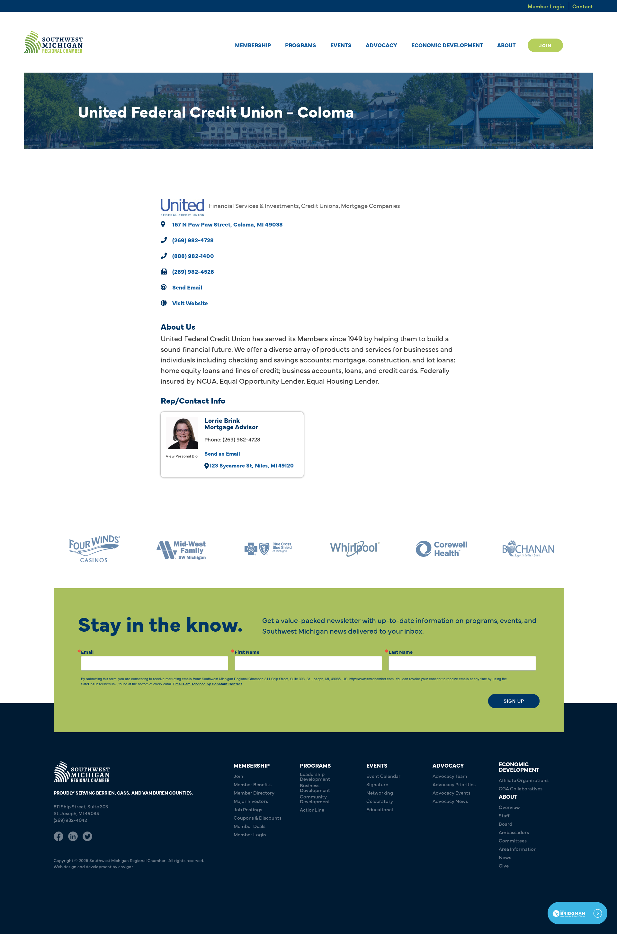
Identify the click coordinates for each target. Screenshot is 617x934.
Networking (379, 792)
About (506, 45)
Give (504, 865)
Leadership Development (315, 776)
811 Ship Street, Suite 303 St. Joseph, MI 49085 (81, 809)
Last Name (401, 651)
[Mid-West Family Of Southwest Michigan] (178, 549)
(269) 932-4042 (70, 819)
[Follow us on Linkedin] (73, 835)
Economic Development (447, 45)
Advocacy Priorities (454, 784)
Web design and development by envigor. (94, 866)
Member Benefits (253, 784)
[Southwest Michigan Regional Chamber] (53, 42)
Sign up (514, 701)
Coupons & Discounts (258, 817)
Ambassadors (514, 832)
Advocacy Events (451, 792)
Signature (377, 784)
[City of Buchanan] (525, 549)
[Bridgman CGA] (577, 913)
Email (87, 651)
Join (545, 45)
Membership (253, 45)
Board (505, 823)
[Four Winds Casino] (91, 549)
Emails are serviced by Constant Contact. (208, 683)
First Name (247, 651)
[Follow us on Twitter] (87, 835)
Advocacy (381, 45)
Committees (513, 840)
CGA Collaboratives (520, 788)
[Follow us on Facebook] (58, 835)
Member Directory (254, 792)
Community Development (315, 799)
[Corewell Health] (439, 549)
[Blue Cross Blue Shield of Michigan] (265, 549)
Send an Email (222, 453)
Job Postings (248, 809)
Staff (504, 815)
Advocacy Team (450, 775)
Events (341, 45)
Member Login (546, 6)
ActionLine (312, 809)
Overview (509, 807)
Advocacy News (450, 800)
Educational (379, 809)
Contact (582, 6)
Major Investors (251, 800)
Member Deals (249, 825)
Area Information (518, 848)
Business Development (315, 787)
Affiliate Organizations (524, 780)
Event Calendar (383, 775)
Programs (300, 45)
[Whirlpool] (352, 549)
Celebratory (379, 800)
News (505, 857)
